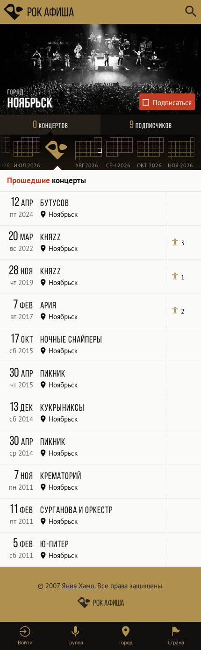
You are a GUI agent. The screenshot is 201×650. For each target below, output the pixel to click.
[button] (25, 636)
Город (125, 642)
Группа (75, 642)
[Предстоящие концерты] (57, 152)
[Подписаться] (167, 101)
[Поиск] (190, 12)
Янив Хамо (78, 585)
